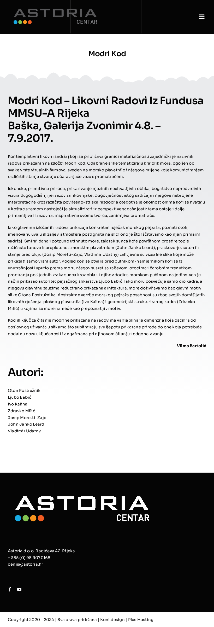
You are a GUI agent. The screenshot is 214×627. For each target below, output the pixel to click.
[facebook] (10, 589)
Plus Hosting (141, 619)
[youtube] (19, 589)
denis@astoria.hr (25, 564)
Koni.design (112, 619)
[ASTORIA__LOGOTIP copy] (82, 492)
